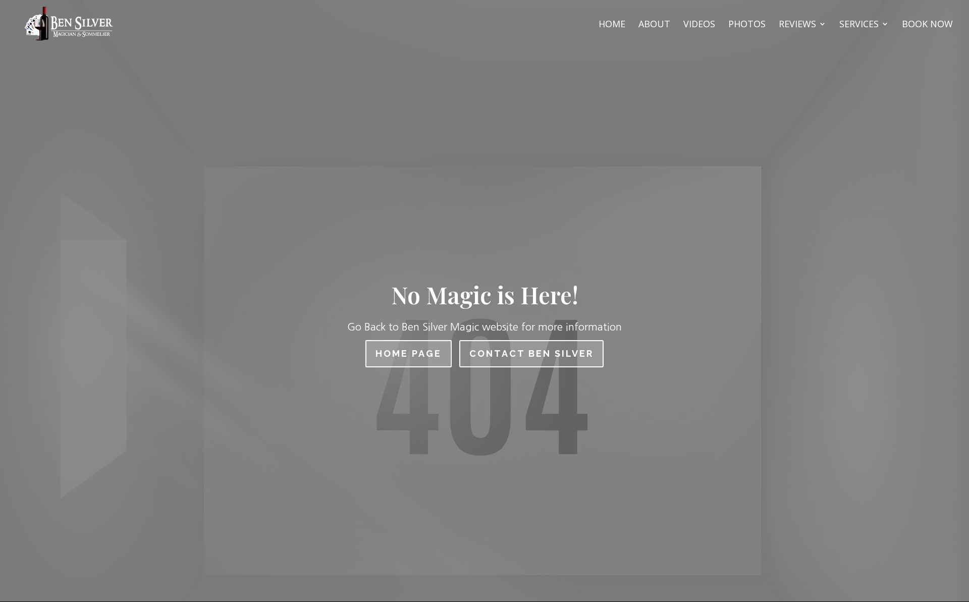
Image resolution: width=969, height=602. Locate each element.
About (654, 25)
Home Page (408, 353)
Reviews (797, 25)
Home (612, 25)
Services (859, 25)
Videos (699, 25)
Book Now (927, 25)
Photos (747, 25)
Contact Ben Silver (531, 353)
